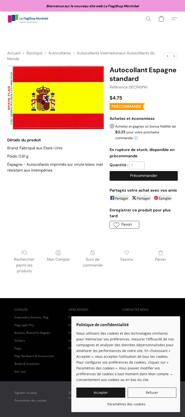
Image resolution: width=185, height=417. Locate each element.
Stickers (19, 340)
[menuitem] (167, 56)
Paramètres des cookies (30, 400)
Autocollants (59, 53)
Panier (160, 259)
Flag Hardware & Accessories (34, 356)
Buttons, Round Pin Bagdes (32, 333)
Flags (17, 348)
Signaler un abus (25, 393)
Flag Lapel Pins (24, 325)
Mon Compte (58, 259)
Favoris (126, 259)
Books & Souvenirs (27, 364)
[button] (28, 19)
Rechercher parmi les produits (24, 265)
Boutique (34, 53)
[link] (126, 402)
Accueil (13, 53)
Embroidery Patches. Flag (31, 317)
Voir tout (20, 371)
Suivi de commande (93, 262)
